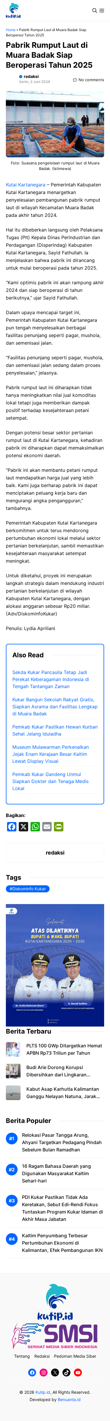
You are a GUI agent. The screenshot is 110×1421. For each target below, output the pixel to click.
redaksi (31, 76)
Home (11, 30)
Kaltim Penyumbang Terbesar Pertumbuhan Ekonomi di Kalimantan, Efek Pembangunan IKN (62, 1243)
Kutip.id (42, 1392)
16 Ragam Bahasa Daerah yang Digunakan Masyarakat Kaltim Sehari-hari (56, 1173)
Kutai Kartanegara (25, 185)
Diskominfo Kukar (29, 888)
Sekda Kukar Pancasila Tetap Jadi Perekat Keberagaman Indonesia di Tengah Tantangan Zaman (50, 679)
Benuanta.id (69, 1399)
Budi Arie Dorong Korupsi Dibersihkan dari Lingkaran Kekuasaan (56, 1074)
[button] (94, 10)
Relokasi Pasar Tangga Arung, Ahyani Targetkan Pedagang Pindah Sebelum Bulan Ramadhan (62, 1142)
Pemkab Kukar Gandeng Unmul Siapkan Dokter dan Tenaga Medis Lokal (50, 781)
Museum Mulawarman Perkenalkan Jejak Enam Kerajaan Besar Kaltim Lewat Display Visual (50, 754)
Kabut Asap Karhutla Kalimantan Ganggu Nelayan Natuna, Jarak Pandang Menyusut (62, 1096)
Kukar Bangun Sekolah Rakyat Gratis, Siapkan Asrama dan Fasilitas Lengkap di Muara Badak (55, 707)
